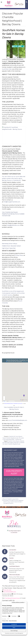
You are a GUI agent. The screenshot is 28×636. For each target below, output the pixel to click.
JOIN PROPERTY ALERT (14, 472)
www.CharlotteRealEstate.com (17, 420)
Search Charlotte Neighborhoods (10, 438)
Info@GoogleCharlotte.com (12, 202)
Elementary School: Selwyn (9, 243)
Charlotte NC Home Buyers (15, 436)
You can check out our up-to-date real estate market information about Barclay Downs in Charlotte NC (13, 178)
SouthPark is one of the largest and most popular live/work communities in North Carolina (13, 293)
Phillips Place (19, 255)
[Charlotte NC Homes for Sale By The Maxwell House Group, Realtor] (14, 3)
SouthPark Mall (6, 69)
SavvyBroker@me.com (9, 591)
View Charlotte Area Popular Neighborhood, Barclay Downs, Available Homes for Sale (13, 213)
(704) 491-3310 (7, 590)
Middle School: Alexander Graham (11, 246)
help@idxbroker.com (13, 225)
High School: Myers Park (8, 248)
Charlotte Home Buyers (13, 441)
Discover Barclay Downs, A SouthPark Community (13, 403)
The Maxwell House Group (12, 598)
